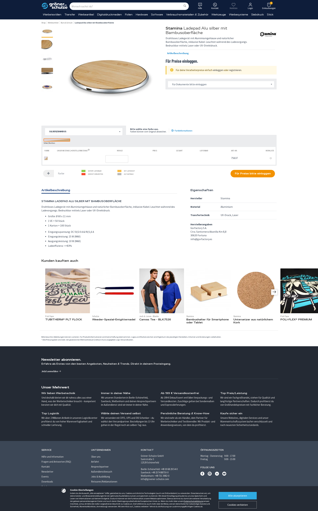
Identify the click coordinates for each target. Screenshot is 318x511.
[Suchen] (185, 6)
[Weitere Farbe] (48, 173)
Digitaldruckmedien (109, 14)
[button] (83, 131)
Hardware (142, 14)
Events (45, 476)
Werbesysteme (238, 14)
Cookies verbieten (237, 504)
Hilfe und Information (52, 456)
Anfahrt (95, 461)
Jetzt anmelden (49, 371)
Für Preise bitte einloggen (253, 173)
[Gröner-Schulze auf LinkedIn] (217, 474)
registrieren (235, 70)
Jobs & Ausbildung (100, 476)
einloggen (218, 70)
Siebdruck (257, 14)
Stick (270, 14)
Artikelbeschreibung (178, 53)
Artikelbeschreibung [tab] (55, 190)
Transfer (69, 14)
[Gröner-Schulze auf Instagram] (210, 474)
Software (157, 14)
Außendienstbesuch (101, 471)
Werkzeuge (219, 14)
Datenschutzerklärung (193, 501)
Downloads (47, 481)
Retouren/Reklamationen (104, 481)
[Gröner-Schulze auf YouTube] (224, 474)
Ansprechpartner (100, 466)
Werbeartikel (86, 14)
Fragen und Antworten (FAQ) (56, 461)
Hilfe (200, 8)
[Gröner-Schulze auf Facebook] (202, 474)
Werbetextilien (52, 14)
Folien (128, 14)
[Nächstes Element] (274, 292)
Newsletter (47, 471)
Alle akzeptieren (237, 495)
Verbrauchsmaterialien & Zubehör (187, 14)
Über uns (96, 456)
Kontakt (45, 466)
